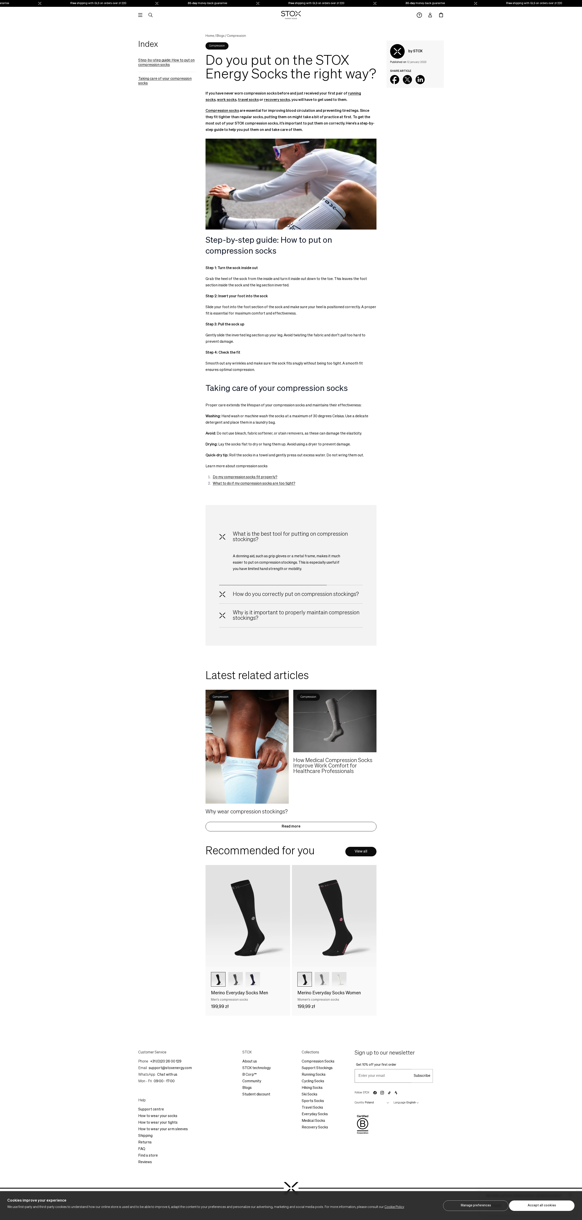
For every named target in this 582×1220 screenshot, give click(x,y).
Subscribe (422, 1076)
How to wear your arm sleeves (163, 1129)
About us (249, 1061)
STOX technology (256, 1068)
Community (251, 1081)
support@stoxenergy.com (170, 1068)
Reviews (145, 1162)
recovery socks (277, 100)
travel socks (248, 100)
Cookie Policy (394, 1207)
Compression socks (222, 111)
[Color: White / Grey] (339, 979)
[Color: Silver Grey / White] (322, 979)
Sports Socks (313, 1101)
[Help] (419, 15)
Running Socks (314, 1075)
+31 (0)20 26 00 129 (165, 1061)
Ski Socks (309, 1094)
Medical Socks (313, 1121)
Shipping (145, 1136)
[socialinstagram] (382, 1093)
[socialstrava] (396, 1093)
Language (400, 1102)
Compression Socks (318, 1061)
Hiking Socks (312, 1088)
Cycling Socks (313, 1081)
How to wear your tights (158, 1123)
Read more (291, 826)
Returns (145, 1142)
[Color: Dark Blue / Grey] (253, 979)
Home (210, 36)
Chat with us (167, 1075)
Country (359, 1102)
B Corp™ (249, 1075)
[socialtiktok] (389, 1092)
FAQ (141, 1149)
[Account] (430, 15)
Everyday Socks (315, 1114)
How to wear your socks (157, 1116)
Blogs (220, 36)
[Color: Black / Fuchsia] (304, 979)
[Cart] (441, 15)
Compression (236, 36)
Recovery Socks (315, 1127)
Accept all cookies (542, 1205)
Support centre (151, 1109)
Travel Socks (312, 1108)
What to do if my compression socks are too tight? (254, 483)
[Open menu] (140, 15)
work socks (226, 100)
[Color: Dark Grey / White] (235, 979)
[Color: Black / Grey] (218, 979)
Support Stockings (317, 1068)
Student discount (256, 1094)
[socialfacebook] (375, 1093)
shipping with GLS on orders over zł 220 (78, 3)
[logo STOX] (291, 15)
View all (361, 851)
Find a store (148, 1156)
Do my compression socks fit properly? (245, 477)
